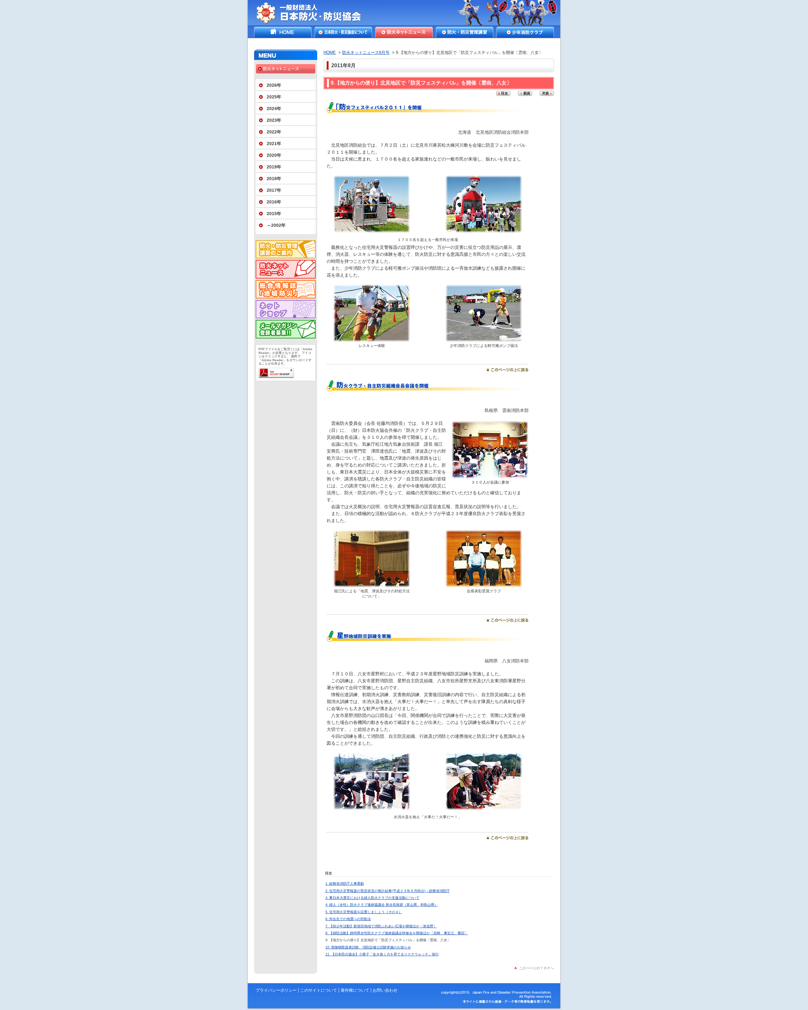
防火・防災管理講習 (464, 32)
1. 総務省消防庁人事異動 (344, 883)
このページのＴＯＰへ (536, 968)
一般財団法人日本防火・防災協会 (313, 12)
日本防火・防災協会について (343, 32)
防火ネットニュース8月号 (365, 52)
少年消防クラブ (525, 32)
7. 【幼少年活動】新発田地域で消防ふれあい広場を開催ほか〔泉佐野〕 (381, 926)
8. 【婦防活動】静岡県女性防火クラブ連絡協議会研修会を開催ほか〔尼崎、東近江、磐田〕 (396, 933)
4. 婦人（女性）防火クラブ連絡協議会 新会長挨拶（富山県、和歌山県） (381, 905)
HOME (283, 32)
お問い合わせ (385, 990)
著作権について (355, 990)
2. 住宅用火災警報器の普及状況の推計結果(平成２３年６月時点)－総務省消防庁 (387, 891)
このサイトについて (318, 990)
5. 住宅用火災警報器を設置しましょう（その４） (363, 912)
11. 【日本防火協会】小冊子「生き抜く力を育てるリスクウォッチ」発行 (382, 954)
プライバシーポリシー (276, 990)
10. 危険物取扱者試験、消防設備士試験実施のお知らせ (368, 947)
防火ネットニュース (404, 32)
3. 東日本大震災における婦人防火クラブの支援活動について (372, 898)
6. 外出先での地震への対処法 (348, 919)
